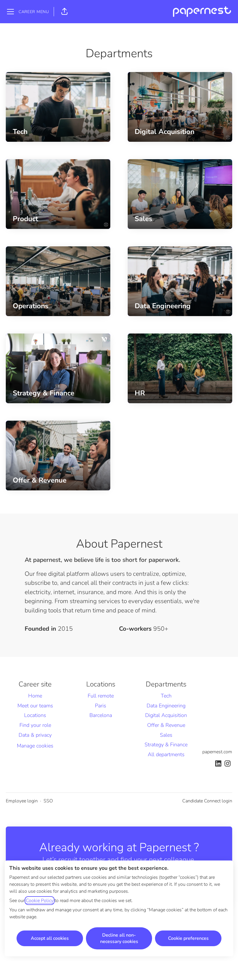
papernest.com (217, 752)
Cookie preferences (188, 938)
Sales (166, 734)
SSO (48, 801)
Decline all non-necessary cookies (119, 938)
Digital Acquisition (166, 715)
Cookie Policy (39, 900)
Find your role (35, 725)
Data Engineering (166, 705)
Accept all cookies (50, 938)
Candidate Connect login (207, 801)
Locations (35, 715)
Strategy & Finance (166, 744)
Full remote (101, 695)
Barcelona (100, 715)
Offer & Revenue (166, 725)
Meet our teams (35, 705)
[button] (64, 11)
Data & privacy (35, 734)
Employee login (22, 801)
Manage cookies (35, 745)
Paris (100, 705)
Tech (166, 695)
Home (35, 695)
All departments (166, 754)
